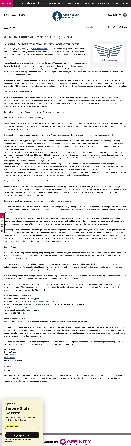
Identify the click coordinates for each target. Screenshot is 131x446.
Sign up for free (22, 435)
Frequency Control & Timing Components (44, 301)
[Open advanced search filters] (114, 27)
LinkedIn (7, 366)
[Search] (109, 27)
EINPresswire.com (40, 49)
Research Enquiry (20, 307)
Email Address (12, 426)
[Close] (40, 401)
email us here (9, 358)
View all (126, 3)
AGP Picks (6, 3)
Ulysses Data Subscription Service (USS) (38, 304)
